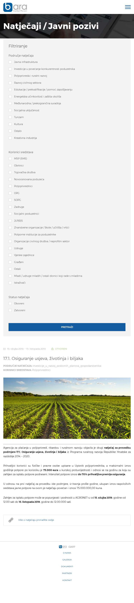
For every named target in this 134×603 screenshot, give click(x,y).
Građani (19, 262)
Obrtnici (19, 165)
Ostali (17, 269)
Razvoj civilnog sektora (27, 82)
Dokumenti (67, 566)
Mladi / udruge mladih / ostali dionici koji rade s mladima (48, 275)
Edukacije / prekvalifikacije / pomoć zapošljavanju (43, 89)
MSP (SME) (20, 158)
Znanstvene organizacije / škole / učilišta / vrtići (41, 227)
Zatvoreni (19, 310)
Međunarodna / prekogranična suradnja (37, 103)
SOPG (17, 200)
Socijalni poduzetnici (26, 213)
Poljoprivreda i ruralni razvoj (30, 75)
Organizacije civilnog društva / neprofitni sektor (42, 241)
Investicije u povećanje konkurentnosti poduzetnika (44, 69)
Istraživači (20, 282)
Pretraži (67, 327)
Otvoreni (19, 303)
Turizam (19, 117)
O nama (67, 553)
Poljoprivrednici (23, 186)
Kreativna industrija (25, 138)
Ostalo (18, 131)
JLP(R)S (18, 220)
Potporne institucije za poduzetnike (35, 234)
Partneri (67, 573)
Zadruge (19, 207)
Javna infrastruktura (26, 62)
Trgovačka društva (24, 172)
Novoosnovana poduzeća (29, 179)
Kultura (18, 124)
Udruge (18, 248)
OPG (17, 193)
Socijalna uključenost (26, 110)
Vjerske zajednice (24, 255)
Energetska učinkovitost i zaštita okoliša (37, 96)
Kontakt (67, 580)
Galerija (67, 559)
